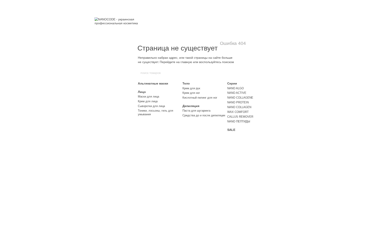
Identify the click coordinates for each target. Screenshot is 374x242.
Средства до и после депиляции (203, 115)
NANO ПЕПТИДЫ (238, 121)
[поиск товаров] (234, 73)
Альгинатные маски (153, 83)
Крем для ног (191, 92)
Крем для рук (191, 88)
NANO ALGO (235, 88)
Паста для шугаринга (196, 110)
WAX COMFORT (238, 112)
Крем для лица (148, 101)
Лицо (142, 92)
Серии (232, 83)
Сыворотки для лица (151, 106)
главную (186, 62)
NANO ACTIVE (236, 92)
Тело (186, 83)
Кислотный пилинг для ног (199, 97)
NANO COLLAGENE (240, 97)
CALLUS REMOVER (240, 116)
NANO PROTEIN (238, 102)
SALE (231, 130)
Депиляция (190, 106)
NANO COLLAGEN (239, 107)
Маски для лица (148, 96)
